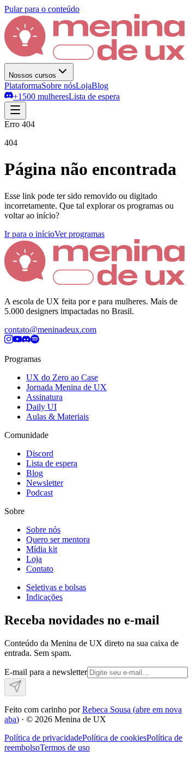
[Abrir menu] (15, 111)
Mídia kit (41, 549)
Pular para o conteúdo (41, 9)
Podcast (39, 492)
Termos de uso (65, 747)
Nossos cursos (32, 75)
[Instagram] (8, 340)
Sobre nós (58, 85)
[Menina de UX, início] (94, 57)
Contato (39, 568)
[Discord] (26, 340)
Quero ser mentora (58, 539)
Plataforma (22, 85)
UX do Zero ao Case (62, 377)
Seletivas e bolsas (56, 587)
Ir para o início (29, 234)
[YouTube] (17, 340)
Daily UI (41, 406)
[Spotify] (34, 340)
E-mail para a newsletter (45, 672)
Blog (99, 85)
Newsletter (44, 482)
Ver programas (79, 234)
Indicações (44, 597)
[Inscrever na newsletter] (15, 687)
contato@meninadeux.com (50, 329)
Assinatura (44, 397)
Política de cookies (114, 737)
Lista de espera (94, 96)
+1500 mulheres (41, 96)
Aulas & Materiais (57, 416)
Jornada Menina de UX (66, 387)
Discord (39, 453)
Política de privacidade (43, 737)
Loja (83, 85)
